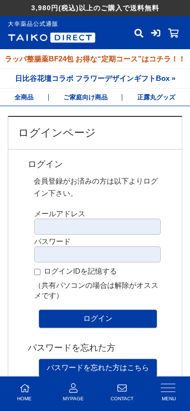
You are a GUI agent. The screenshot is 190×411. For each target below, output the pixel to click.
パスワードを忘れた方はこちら (98, 367)
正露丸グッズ (156, 97)
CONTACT (122, 398)
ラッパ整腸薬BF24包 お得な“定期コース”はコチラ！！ (95, 59)
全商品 (24, 97)
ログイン (98, 318)
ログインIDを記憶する (80, 271)
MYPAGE (73, 398)
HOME (24, 398)
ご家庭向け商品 (85, 97)
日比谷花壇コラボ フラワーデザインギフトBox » (95, 78)
